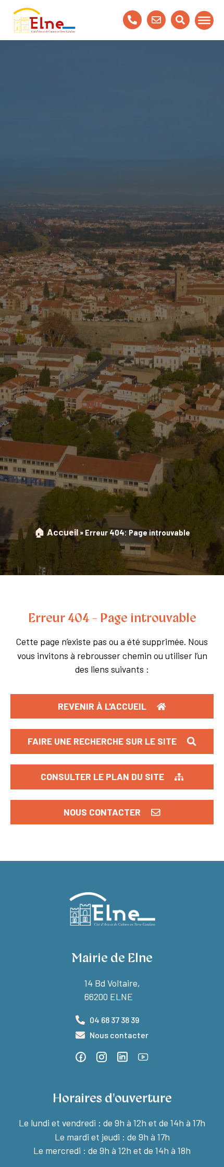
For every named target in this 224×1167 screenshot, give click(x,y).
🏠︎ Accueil (56, 532)
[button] (112, 776)
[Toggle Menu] (204, 19)
